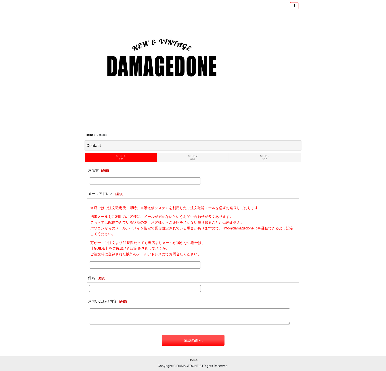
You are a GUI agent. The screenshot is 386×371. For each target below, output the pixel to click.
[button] (294, 5)
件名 (91, 278)
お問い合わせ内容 (102, 301)
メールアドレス (100, 193)
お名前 (93, 170)
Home (193, 360)
